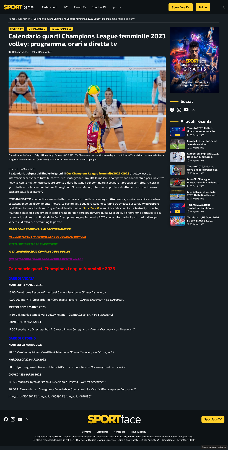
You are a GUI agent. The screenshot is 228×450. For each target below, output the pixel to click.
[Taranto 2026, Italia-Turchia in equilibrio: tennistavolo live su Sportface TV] (177, 208)
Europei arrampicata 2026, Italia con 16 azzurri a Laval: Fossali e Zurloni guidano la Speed (203, 158)
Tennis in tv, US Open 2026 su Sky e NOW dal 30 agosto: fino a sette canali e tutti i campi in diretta (203, 222)
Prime (203, 7)
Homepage (119, 431)
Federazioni (49, 7)
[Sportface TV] (194, 60)
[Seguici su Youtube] (186, 110)
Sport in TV (99, 7)
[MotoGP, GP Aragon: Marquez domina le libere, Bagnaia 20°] (177, 183)
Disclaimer (102, 431)
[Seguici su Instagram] (179, 110)
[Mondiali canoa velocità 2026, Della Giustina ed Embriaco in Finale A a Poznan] (177, 195)
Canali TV (80, 7)
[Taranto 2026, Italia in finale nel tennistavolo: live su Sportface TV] (177, 132)
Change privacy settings (214, 447)
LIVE (65, 7)
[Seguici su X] (193, 110)
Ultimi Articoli (37, 29)
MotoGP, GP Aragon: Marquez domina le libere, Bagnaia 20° (202, 182)
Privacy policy (138, 431)
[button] (223, 7)
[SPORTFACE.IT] (18, 6)
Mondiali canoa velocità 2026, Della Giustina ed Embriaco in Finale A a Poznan (201, 196)
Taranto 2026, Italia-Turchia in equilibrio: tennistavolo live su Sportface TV (199, 209)
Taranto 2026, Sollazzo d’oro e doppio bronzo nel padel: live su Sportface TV (203, 169)
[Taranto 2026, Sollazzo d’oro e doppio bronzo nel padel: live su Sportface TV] (177, 170)
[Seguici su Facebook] (172, 110)
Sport (115, 7)
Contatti (86, 431)
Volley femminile (61, 29)
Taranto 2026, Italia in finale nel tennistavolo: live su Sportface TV (201, 131)
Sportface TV (180, 7)
